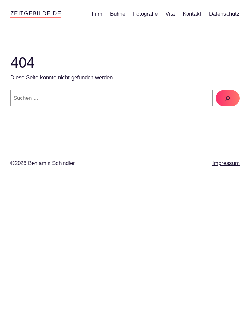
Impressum (226, 163)
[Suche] (228, 98)
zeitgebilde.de (35, 13)
